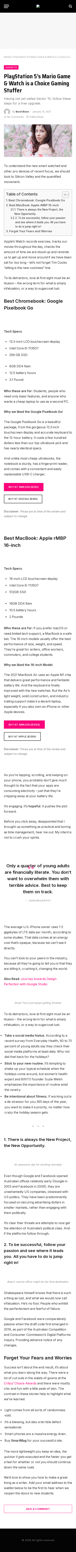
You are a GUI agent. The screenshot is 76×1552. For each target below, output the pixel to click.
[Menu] (6, 6)
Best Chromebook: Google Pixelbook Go (37, 200)
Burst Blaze (22, 111)
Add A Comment (38, 1508)
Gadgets (11, 67)
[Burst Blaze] (38, 6)
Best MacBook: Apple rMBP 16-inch (34, 205)
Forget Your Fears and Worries (30, 231)
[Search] (70, 6)
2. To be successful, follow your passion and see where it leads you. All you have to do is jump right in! (40, 222)
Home (7, 56)
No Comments (15, 116)
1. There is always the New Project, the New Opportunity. (38, 211)
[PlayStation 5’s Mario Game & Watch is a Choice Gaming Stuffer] (38, 140)
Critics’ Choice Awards (20, 1383)
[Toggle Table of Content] (63, 194)
